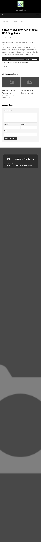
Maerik (6, 37)
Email (23, 124)
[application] (20, 59)
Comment (8, 111)
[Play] (5, 59)
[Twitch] (22, 10)
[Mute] (31, 59)
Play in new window (14, 62)
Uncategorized (7, 22)
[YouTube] (19, 10)
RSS (11, 66)
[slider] (35, 59)
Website (6, 131)
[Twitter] (17, 10)
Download (25, 62)
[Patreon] (25, 10)
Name (6, 124)
